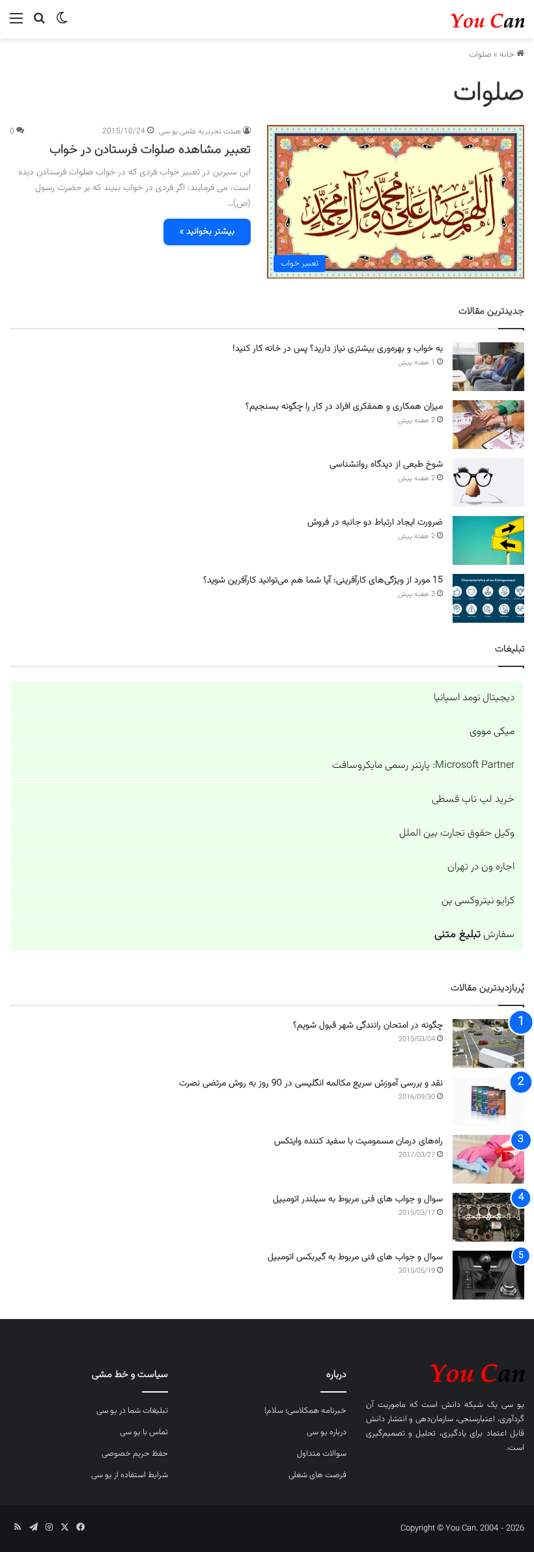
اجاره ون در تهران (480, 867)
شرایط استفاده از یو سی (129, 1475)
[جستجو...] (39, 24)
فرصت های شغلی (317, 1475)
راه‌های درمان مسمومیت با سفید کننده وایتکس (358, 1141)
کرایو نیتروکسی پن (478, 901)
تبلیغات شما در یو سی (132, 1410)
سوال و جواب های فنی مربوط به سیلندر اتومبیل (358, 1199)
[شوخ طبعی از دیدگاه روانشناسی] (488, 482)
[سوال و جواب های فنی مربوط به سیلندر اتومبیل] (488, 1217)
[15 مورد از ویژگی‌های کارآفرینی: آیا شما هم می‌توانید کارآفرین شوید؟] (488, 598)
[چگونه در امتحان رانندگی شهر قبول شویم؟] (488, 1043)
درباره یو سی (326, 1432)
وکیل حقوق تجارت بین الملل (456, 833)
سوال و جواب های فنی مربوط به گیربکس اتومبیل (355, 1257)
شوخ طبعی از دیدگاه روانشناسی (386, 464)
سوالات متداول (321, 1453)
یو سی (512, 1404)
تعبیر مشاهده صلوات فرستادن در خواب (150, 149)
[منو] (16, 24)
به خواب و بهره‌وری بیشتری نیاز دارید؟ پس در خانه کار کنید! (337, 349)
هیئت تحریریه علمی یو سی (200, 131)
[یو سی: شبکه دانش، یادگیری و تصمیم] (462, 19)
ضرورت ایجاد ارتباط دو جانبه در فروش (375, 522)
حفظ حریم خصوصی (135, 1453)
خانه (507, 54)
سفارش (474, 935)
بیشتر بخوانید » (207, 232)
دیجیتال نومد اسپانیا (474, 698)
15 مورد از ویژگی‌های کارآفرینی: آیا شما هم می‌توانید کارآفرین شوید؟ (323, 580)
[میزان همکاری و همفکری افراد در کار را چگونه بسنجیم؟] (488, 424)
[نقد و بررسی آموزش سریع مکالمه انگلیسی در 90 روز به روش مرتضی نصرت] (488, 1101)
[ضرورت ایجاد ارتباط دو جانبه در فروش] (488, 540)
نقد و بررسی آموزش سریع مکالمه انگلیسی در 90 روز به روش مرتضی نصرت (311, 1083)
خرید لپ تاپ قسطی (473, 799)
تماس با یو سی (144, 1432)
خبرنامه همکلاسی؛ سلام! (305, 1410)
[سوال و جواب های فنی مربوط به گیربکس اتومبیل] (488, 1275)
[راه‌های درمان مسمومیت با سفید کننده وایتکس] (488, 1159)
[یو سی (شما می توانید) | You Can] (445, 1371)
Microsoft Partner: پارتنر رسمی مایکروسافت (423, 765)
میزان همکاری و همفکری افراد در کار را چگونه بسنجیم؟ (344, 407)
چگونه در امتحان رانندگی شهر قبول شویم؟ (368, 1025)
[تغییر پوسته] (61, 24)
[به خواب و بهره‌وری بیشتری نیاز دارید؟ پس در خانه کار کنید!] (488, 366)
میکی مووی (492, 732)
